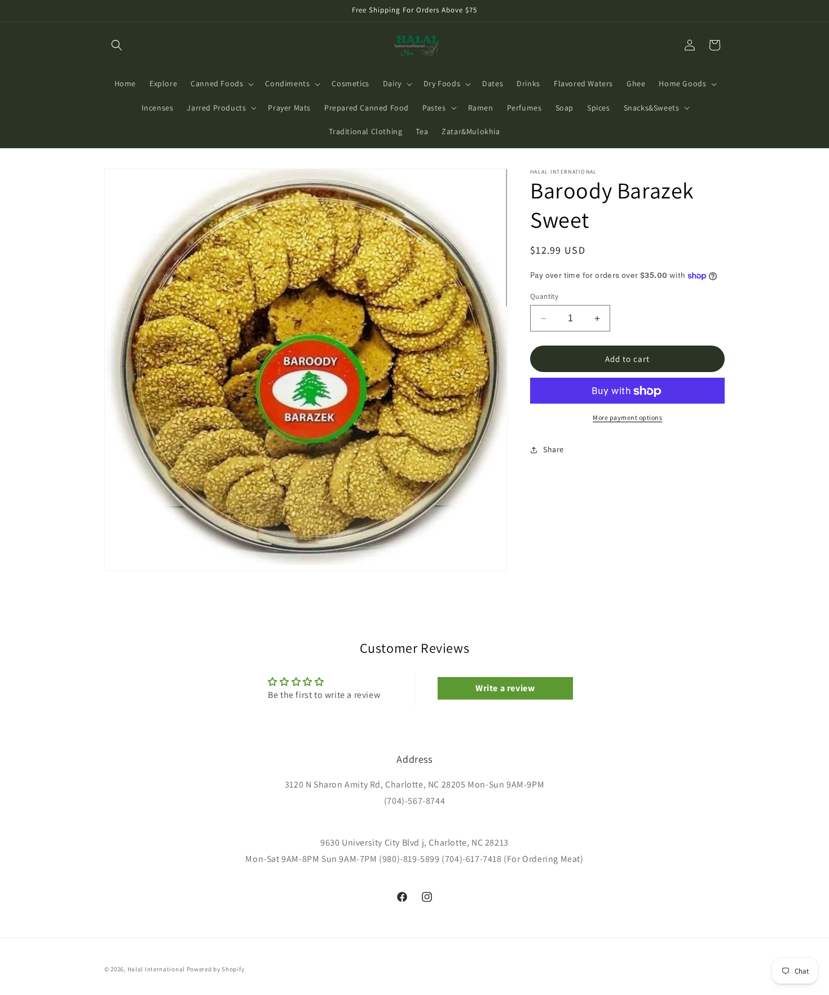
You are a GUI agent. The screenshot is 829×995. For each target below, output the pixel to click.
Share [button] (553, 449)
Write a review (505, 688)
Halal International (156, 969)
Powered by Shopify (216, 969)
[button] (116, 45)
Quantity (544, 296)
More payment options (627, 418)
